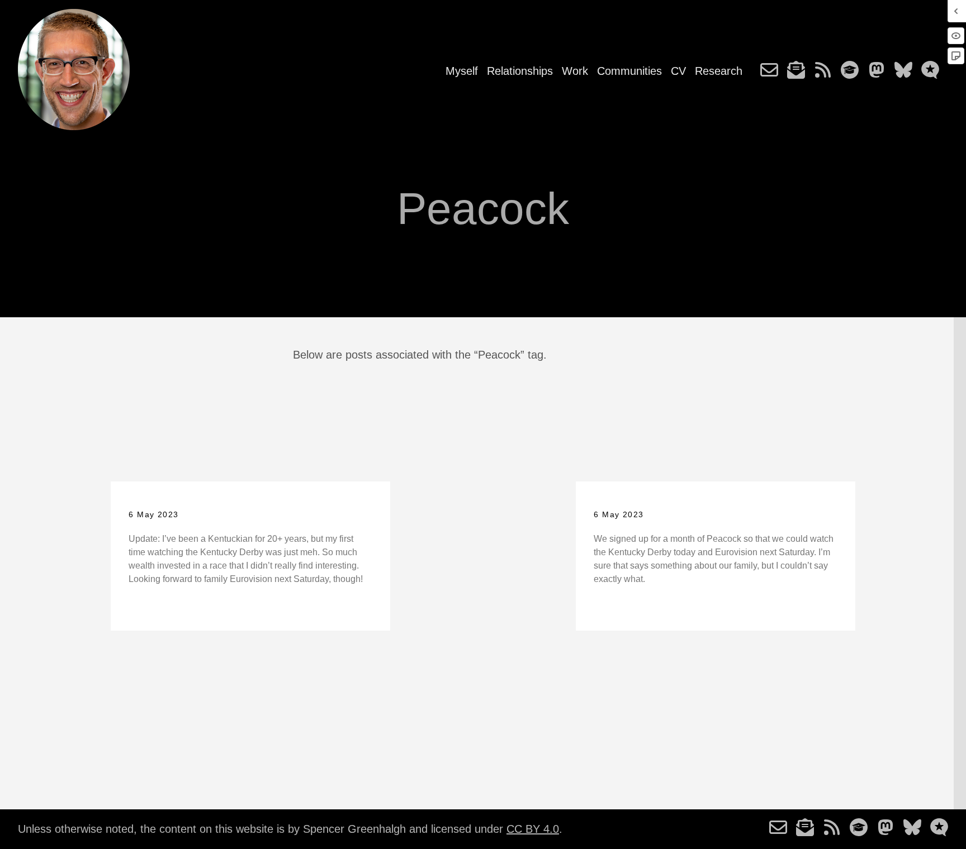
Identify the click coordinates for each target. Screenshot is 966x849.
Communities (629, 71)
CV (678, 71)
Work (575, 71)
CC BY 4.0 (532, 829)
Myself (462, 71)
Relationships (520, 71)
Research (718, 71)
